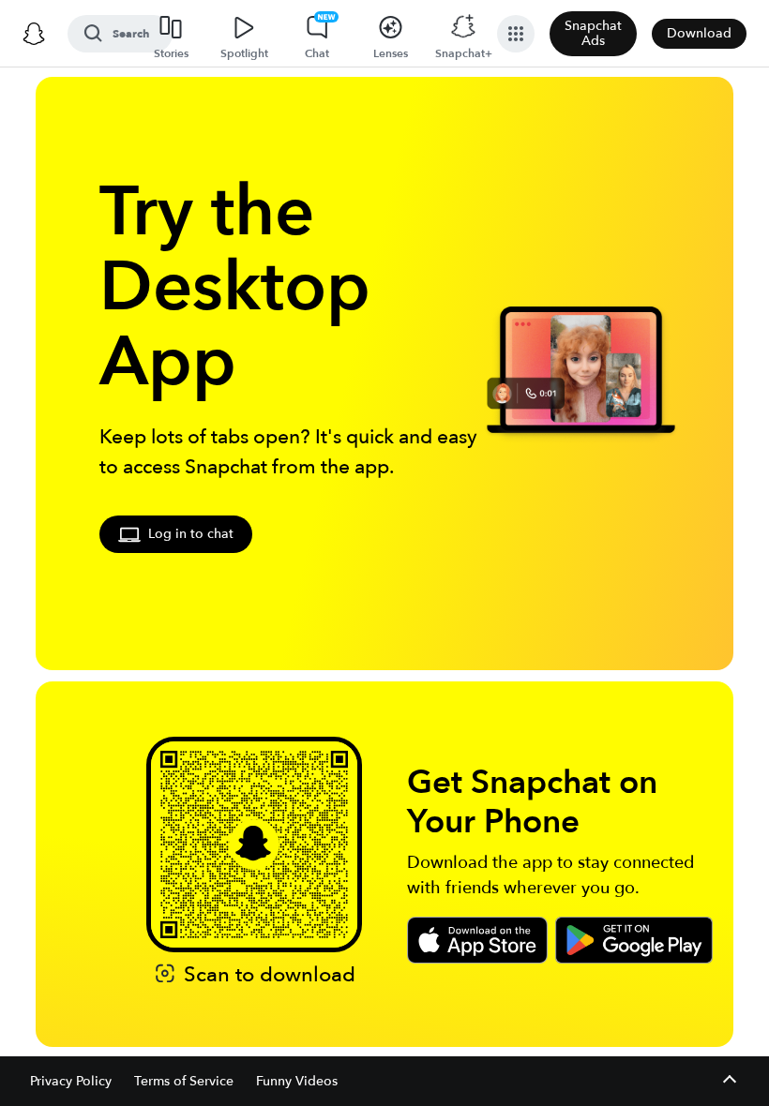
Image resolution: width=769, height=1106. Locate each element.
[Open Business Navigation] (516, 33)
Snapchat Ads (593, 33)
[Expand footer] (729, 1081)
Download (699, 33)
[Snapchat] (34, 33)
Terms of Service (184, 1081)
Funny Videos (297, 1081)
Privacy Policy (71, 1081)
